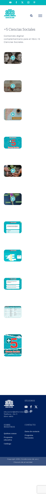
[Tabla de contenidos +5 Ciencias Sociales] (13, 307)
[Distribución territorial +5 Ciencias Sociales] (13, 279)
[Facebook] (31, 406)
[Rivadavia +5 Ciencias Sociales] (13, 251)
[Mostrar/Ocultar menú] (40, 16)
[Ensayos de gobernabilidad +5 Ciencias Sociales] (13, 223)
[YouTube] (26, 406)
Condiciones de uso (29, 459)
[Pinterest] (31, 411)
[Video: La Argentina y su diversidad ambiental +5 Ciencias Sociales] (13, 194)
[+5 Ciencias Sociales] (13, 335)
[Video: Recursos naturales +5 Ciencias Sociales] (13, 166)
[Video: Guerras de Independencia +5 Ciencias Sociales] (13, 81)
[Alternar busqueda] (31, 15)
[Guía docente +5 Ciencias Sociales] (13, 138)
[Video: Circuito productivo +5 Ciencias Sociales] (13, 110)
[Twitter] (36, 406)
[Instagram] (26, 411)
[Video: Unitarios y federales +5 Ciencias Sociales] (13, 53)
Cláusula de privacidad (23, 462)
